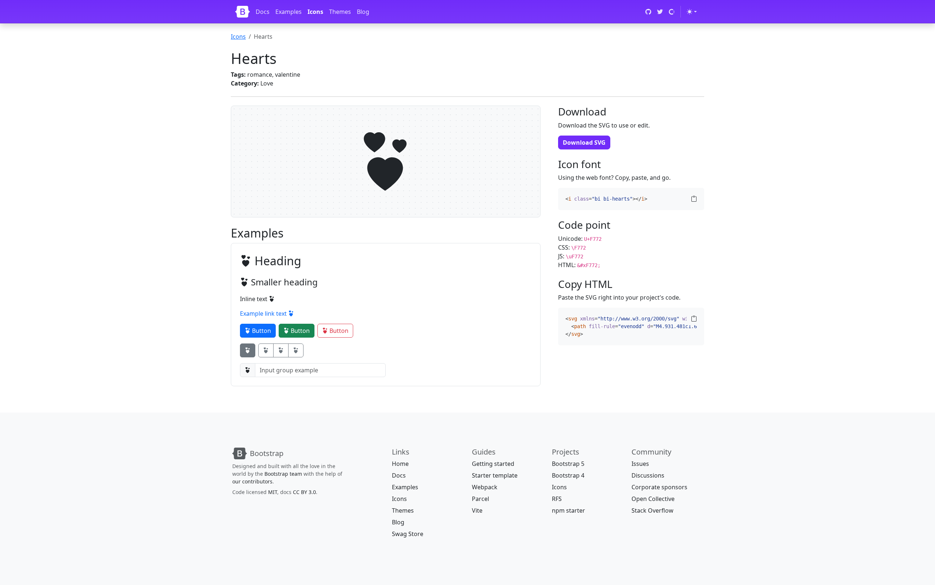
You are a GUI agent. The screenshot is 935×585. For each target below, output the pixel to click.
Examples (288, 12)
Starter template (495, 475)
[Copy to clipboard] (694, 198)
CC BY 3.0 (304, 492)
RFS (557, 499)
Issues (640, 464)
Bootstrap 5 (568, 464)
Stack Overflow (652, 510)
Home (400, 464)
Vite (477, 510)
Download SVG (584, 142)
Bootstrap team (283, 473)
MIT (272, 492)
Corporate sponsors (659, 487)
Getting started (493, 464)
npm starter (568, 510)
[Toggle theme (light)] (692, 11)
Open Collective (653, 499)
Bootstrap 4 (568, 475)
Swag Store (407, 534)
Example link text (264, 313)
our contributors (252, 481)
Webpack (484, 487)
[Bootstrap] (242, 11)
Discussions (647, 475)
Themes (340, 12)
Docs (263, 12)
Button (261, 331)
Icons (315, 12)
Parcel (480, 499)
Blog (363, 12)
